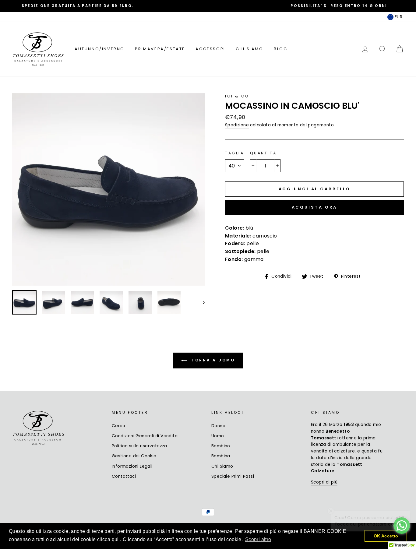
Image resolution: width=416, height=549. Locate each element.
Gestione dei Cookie (134, 456)
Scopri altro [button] (258, 539)
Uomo (217, 436)
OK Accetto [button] (386, 535)
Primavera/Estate (160, 49)
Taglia (234, 153)
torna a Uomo (212, 360)
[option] (77, 6)
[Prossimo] (201, 302)
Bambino (220, 446)
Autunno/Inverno (100, 49)
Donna (218, 426)
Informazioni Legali (132, 466)
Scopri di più (324, 482)
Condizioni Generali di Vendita (145, 436)
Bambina (220, 456)
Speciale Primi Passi (232, 476)
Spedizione (237, 125)
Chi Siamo (249, 49)
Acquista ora (314, 207)
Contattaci (124, 476)
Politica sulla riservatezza (139, 446)
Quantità (263, 153)
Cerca (118, 426)
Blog (280, 49)
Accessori (210, 49)
